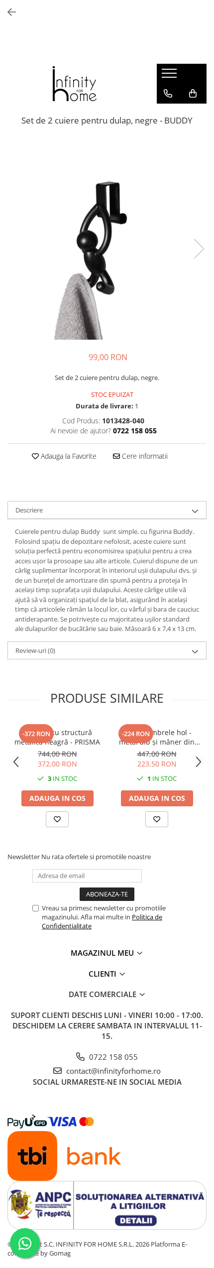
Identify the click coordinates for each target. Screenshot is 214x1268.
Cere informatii (144, 456)
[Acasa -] (74, 83)
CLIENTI (103, 974)
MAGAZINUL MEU (103, 953)
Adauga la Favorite (68, 456)
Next (199, 249)
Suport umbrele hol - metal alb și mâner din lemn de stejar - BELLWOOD (157, 737)
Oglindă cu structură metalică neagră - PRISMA (57, 737)
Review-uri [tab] (35, 650)
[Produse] (170, 76)
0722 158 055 (112, 1057)
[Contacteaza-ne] (168, 94)
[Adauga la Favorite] (57, 819)
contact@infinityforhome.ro (112, 1071)
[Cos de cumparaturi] (193, 94)
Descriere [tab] (29, 510)
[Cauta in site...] (168, 114)
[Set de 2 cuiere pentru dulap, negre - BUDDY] (107, 238)
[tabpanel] (107, 238)
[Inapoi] (7, 12)
